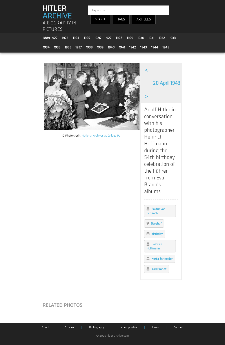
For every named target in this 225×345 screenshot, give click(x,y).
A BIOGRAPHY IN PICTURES (59, 26)
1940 (111, 47)
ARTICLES (143, 19)
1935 (57, 47)
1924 (76, 38)
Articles (69, 327)
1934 (46, 47)
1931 (151, 38)
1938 (89, 47)
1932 (162, 38)
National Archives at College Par (101, 135)
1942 (132, 47)
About (45, 327)
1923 (65, 38)
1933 (172, 38)
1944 (154, 47)
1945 (166, 47)
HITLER (57, 12)
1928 (119, 38)
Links (155, 327)
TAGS (121, 19)
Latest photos (128, 327)
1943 (143, 47)
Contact (178, 327)
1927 (108, 38)
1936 (68, 47)
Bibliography (96, 327)
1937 (79, 47)
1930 (141, 38)
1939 (100, 47)
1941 (122, 47)
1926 (97, 38)
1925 (87, 38)
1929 (130, 38)
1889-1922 (50, 38)
